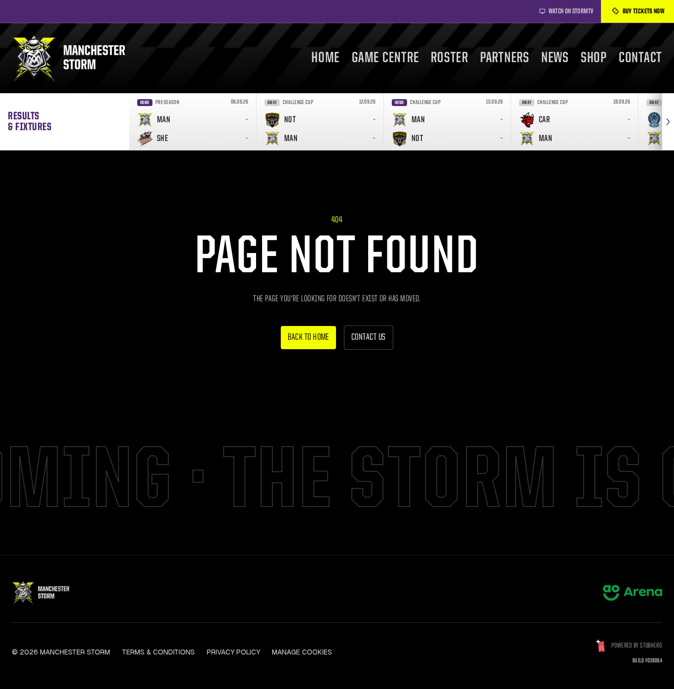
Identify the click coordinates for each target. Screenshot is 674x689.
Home (325, 58)
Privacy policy (233, 652)
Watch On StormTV (571, 11)
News (555, 58)
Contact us (368, 337)
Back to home (308, 337)
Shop (594, 58)
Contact (640, 58)
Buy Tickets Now (643, 11)
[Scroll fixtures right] (668, 121)
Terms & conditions (158, 652)
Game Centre (385, 58)
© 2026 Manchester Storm (61, 652)
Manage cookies (302, 652)
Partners (504, 58)
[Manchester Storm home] (75, 58)
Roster (449, 58)
